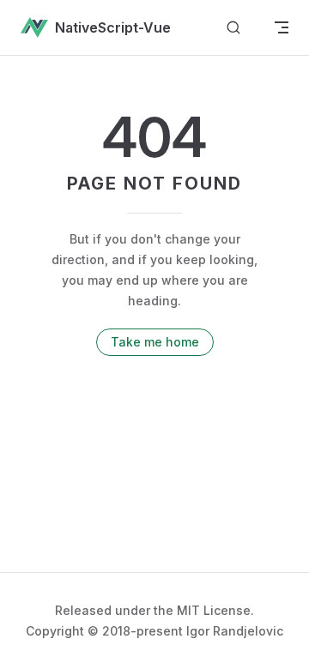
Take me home (155, 341)
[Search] (233, 27)
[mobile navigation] (281, 27)
